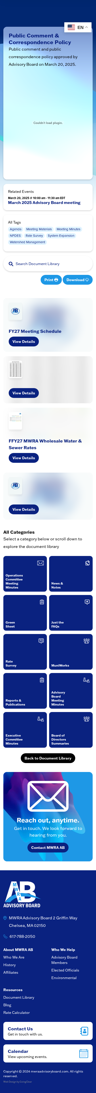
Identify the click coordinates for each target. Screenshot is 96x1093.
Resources (13, 989)
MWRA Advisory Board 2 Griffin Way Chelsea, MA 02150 (43, 921)
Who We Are (13, 957)
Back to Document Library (48, 758)
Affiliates (10, 972)
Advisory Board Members (64, 960)
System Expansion (61, 235)
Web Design (9, 1081)
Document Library (18, 997)
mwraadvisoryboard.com (49, 1071)
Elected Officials (65, 970)
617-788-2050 (22, 936)
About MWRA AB (18, 949)
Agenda (15, 229)
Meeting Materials (39, 229)
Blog (7, 1005)
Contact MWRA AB (48, 847)
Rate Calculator (16, 1012)
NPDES (15, 235)
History (9, 965)
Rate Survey (34, 235)
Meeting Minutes (68, 229)
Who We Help (63, 949)
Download (76, 279)
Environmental (64, 978)
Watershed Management (27, 242)
